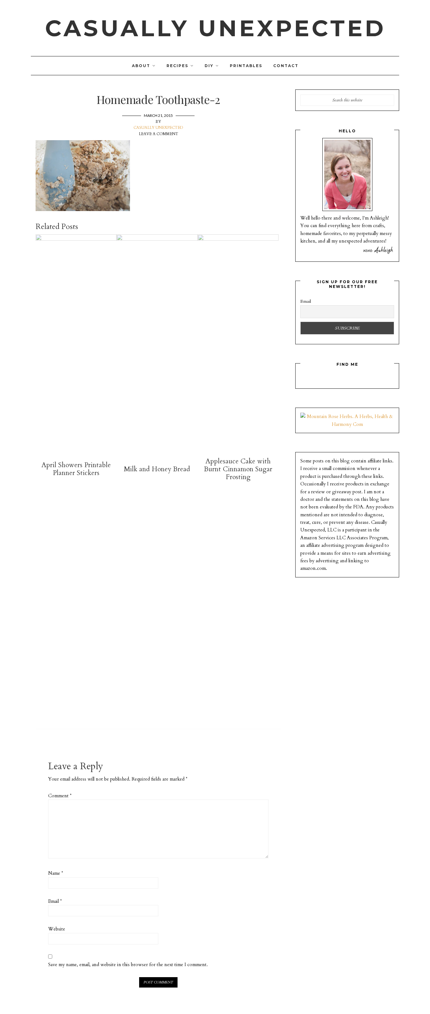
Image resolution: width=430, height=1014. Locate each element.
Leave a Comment (158, 133)
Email (55, 901)
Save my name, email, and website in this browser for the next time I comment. (128, 964)
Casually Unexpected (215, 28)
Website (56, 929)
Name (55, 873)
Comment (59, 796)
